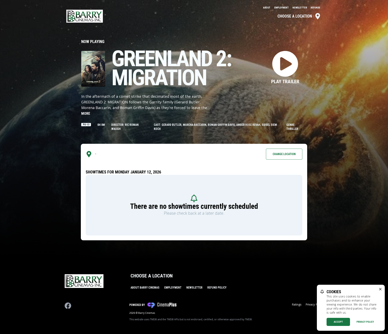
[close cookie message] (380, 289)
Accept (338, 321)
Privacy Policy (365, 321)
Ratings (297, 304)
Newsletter (299, 7)
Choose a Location (294, 16)
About (267, 7)
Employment (281, 7)
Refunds (315, 7)
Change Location (284, 154)
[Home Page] (84, 16)
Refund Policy (217, 287)
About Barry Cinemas (145, 287)
